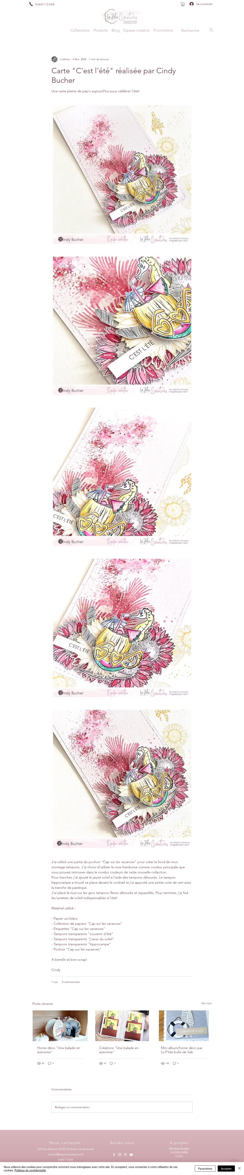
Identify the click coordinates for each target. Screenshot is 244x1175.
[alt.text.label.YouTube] (131, 1155)
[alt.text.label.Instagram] (120, 1155)
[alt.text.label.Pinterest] (125, 1155)
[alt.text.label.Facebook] (114, 1155)
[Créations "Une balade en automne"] (122, 1025)
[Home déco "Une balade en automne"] (60, 1025)
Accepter (226, 1168)
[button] (183, 4)
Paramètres (205, 1168)
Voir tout (206, 1003)
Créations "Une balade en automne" (119, 1050)
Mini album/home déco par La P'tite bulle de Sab (181, 1050)
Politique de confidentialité (30, 1170)
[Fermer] (239, 1168)
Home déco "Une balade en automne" (58, 1050)
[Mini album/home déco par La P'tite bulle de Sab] (183, 1025)
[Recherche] (211, 30)
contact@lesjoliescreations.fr (65, 1154)
